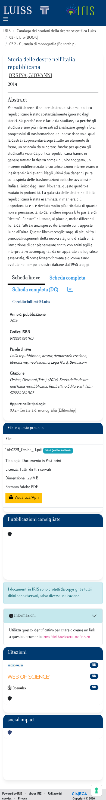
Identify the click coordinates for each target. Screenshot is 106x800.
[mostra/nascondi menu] (5, 19)
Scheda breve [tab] (26, 278)
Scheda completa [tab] (67, 278)
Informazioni (24, 616)
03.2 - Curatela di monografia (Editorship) (42, 44)
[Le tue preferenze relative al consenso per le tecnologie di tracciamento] (96, 790)
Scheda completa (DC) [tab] (35, 290)
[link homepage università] (79, 9)
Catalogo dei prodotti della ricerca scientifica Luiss (56, 31)
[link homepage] (28, 9)
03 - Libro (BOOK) (23, 38)
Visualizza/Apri (26, 498)
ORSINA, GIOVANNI (30, 76)
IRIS (7, 31)
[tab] (70, 290)
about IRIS (35, 793)
